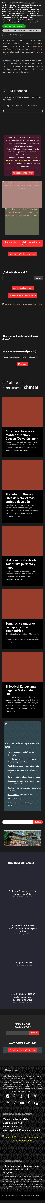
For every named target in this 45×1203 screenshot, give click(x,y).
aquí (35, 770)
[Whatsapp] (14, 1096)
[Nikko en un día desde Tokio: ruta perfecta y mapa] (22, 540)
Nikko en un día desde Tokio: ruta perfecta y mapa (21, 564)
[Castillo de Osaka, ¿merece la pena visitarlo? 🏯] (22, 877)
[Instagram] (21, 1096)
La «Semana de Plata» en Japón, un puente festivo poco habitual (22, 928)
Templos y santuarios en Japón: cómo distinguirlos (21, 627)
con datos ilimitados (24, 777)
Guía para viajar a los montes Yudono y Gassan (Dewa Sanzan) (22, 435)
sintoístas (38, 52)
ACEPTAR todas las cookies (14, 26)
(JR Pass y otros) (20, 795)
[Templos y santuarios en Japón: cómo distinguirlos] (22, 604)
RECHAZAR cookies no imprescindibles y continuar (22, 30)
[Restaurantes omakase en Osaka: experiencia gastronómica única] (22, 980)
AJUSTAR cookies (11, 35)
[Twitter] (35, 1096)
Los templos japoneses (23, 962)
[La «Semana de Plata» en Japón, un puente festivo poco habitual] (22, 911)
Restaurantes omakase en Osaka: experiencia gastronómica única (22, 997)
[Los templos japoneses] (22, 949)
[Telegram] (7, 1096)
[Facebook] (28, 1096)
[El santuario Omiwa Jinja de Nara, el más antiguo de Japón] (22, 475)
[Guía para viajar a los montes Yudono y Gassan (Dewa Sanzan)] (22, 412)
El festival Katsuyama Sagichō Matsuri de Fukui (21, 690)
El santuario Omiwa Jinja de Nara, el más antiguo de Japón (20, 498)
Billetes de (15, 799)
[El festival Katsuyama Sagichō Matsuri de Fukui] (22, 667)
